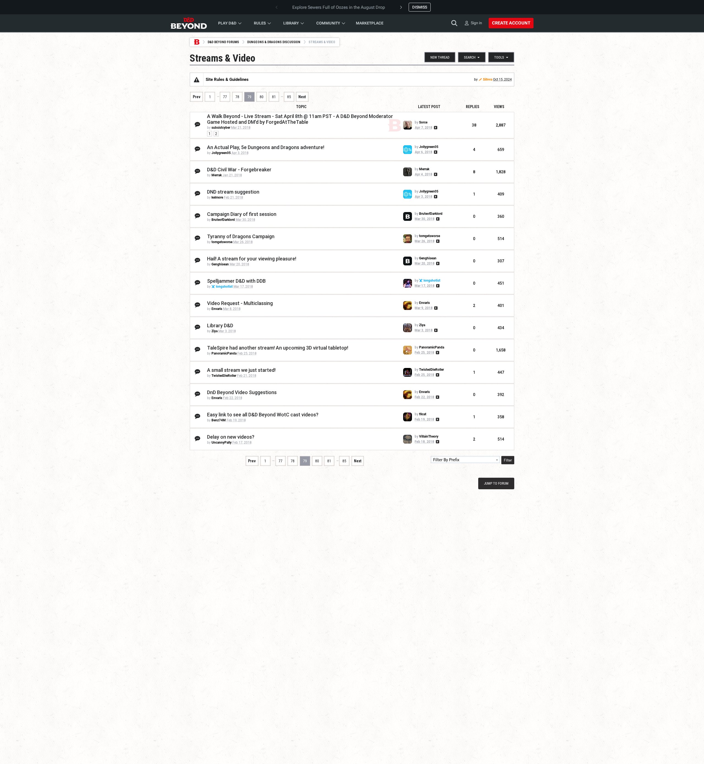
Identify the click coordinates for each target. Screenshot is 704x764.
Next (302, 97)
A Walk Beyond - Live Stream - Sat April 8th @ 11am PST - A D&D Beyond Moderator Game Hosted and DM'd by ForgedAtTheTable (300, 119)
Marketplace (369, 23)
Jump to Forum (496, 483)
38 (474, 125)
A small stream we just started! (241, 370)
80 (261, 97)
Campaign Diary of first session (241, 214)
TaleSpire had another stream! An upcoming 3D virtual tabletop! (277, 348)
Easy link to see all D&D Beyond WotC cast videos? (262, 414)
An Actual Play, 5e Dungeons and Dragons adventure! (265, 147)
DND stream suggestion (233, 192)
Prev (196, 97)
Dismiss (419, 7)
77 (225, 97)
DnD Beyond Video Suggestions (242, 392)
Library (291, 23)
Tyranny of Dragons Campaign (240, 236)
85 (289, 97)
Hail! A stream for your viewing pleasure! (251, 259)
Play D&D (227, 23)
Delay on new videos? (230, 437)
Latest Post (429, 107)
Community (328, 23)
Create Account (511, 23)
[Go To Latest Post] (435, 128)
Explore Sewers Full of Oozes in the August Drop (338, 7)
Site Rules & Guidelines (227, 79)
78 (237, 97)
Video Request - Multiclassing (240, 303)
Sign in (476, 23)
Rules (260, 23)
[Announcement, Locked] (196, 79)
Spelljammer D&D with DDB (236, 281)
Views (499, 107)
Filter (508, 460)
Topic (301, 107)
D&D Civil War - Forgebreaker (239, 169)
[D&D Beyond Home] (188, 23)
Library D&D (220, 325)
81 (274, 97)
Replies (472, 107)
